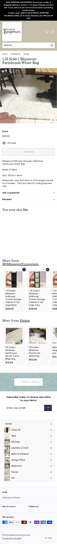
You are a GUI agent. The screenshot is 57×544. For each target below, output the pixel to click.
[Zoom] (52, 119)
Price (5, 131)
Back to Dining (30, 381)
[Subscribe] (48, 408)
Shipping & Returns (11, 497)
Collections (15, 54)
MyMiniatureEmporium (20, 264)
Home (4, 54)
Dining (26, 54)
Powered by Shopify (11, 538)
